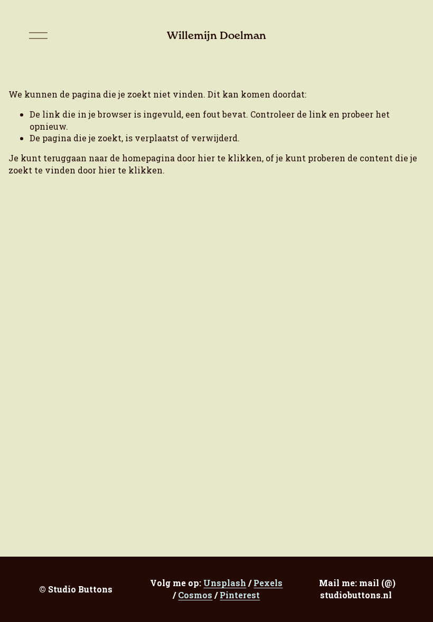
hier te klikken (229, 157)
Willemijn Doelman (216, 35)
